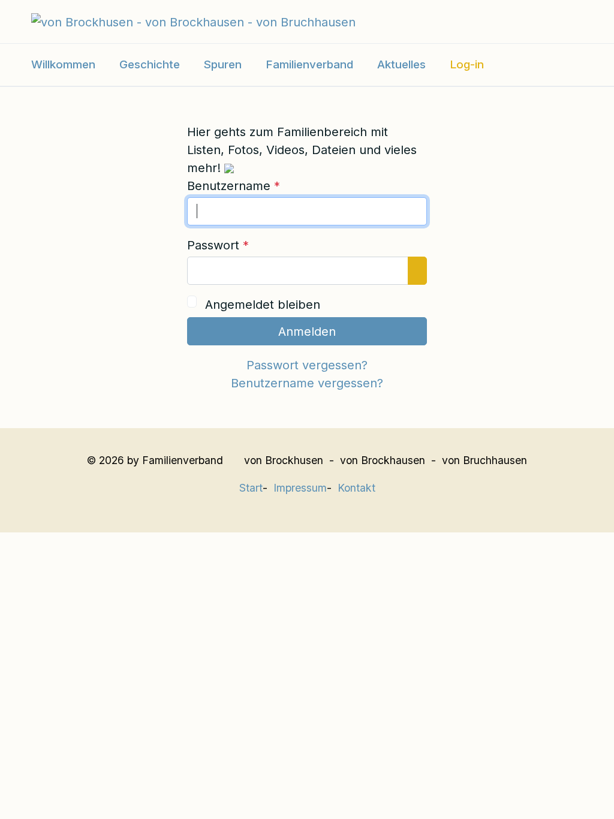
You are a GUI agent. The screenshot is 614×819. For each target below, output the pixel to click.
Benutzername (233, 186)
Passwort (218, 245)
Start (251, 487)
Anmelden (307, 331)
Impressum (300, 487)
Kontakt (356, 487)
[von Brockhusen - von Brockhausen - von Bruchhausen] (193, 21)
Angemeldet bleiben (262, 304)
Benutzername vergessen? (307, 383)
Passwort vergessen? (307, 365)
